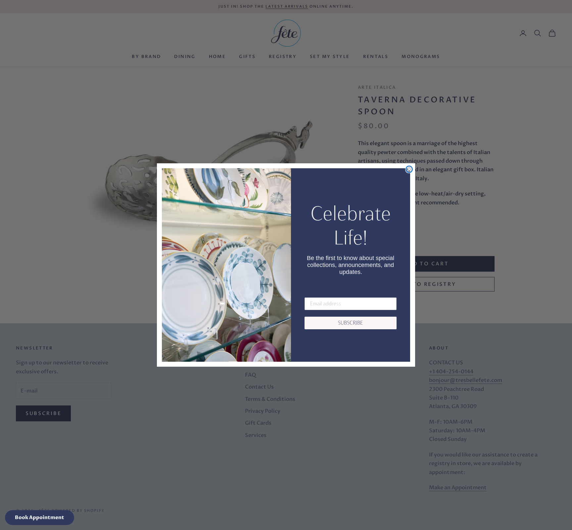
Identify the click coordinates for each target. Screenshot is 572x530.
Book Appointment (39, 517)
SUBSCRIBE (350, 323)
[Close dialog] (409, 169)
